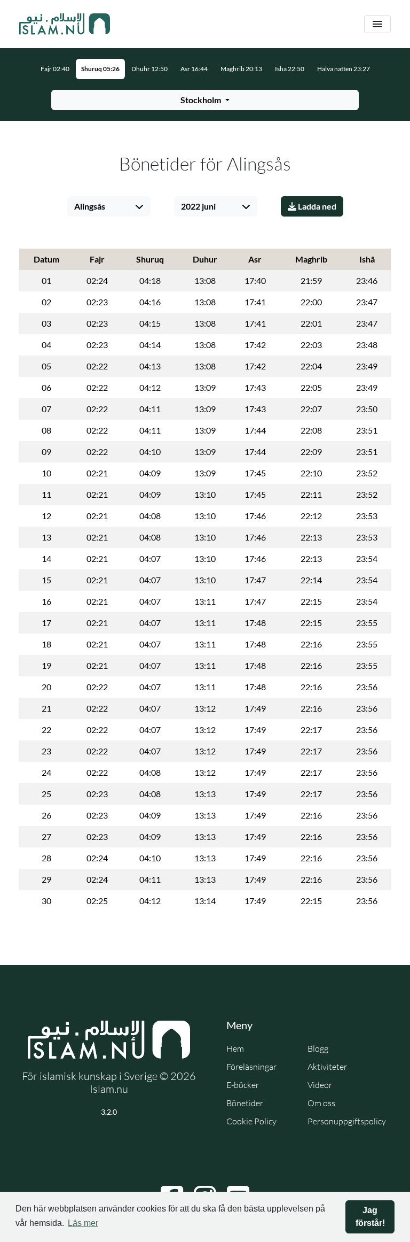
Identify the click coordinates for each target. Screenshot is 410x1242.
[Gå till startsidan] (64, 24)
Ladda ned (316, 206)
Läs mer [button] (83, 1223)
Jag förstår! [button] (370, 1217)
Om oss (321, 1103)
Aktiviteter (327, 1066)
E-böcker (242, 1084)
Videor (320, 1084)
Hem (235, 1048)
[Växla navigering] (377, 24)
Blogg (318, 1048)
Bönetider (244, 1103)
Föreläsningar (251, 1066)
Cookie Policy (251, 1121)
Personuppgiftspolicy (347, 1121)
